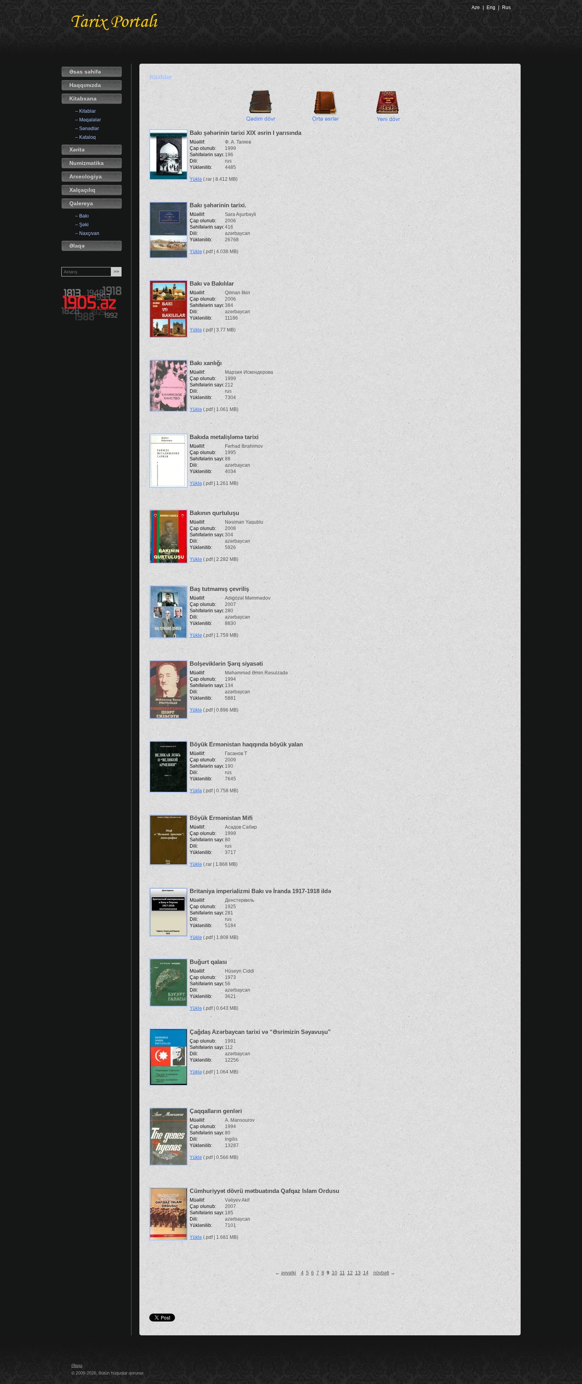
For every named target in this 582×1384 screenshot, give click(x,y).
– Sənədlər (87, 128)
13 (358, 1273)
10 (334, 1273)
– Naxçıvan (87, 233)
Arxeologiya (85, 176)
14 (366, 1273)
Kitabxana (83, 98)
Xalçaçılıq (82, 190)
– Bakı (82, 216)
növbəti (381, 1273)
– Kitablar (85, 111)
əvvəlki (288, 1273)
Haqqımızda (85, 85)
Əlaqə (77, 245)
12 (350, 1273)
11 (342, 1273)
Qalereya (81, 203)
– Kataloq (85, 137)
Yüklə (196, 179)
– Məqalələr (88, 120)
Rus (506, 7)
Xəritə (77, 149)
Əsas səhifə (85, 71)
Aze (476, 7)
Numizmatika (86, 163)
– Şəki (82, 224)
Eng (491, 7)
